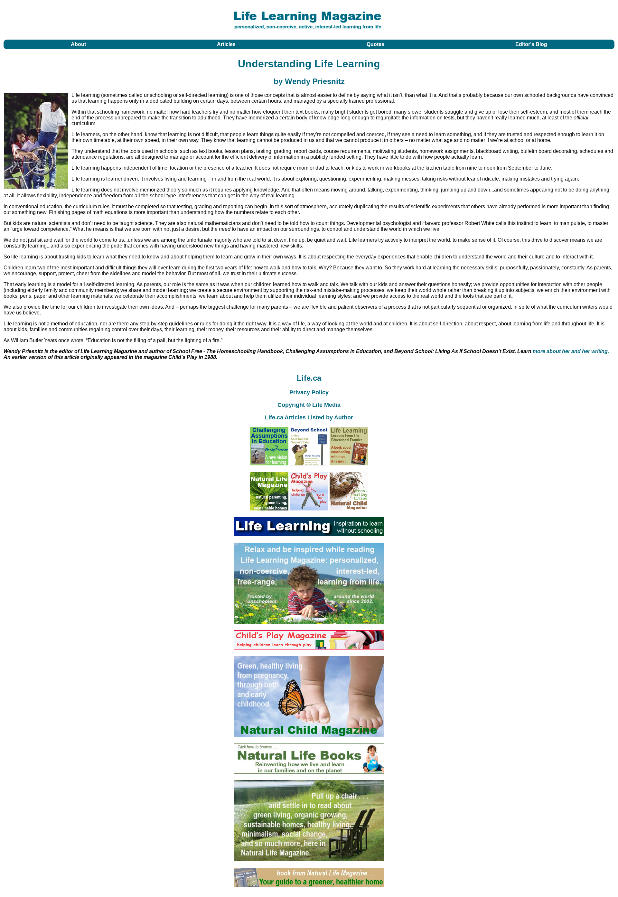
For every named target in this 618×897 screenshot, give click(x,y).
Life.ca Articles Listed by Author (309, 417)
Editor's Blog (531, 44)
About (78, 44)
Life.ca (309, 378)
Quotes (375, 44)
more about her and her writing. (571, 351)
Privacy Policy (309, 392)
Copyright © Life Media (309, 405)
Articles (226, 44)
